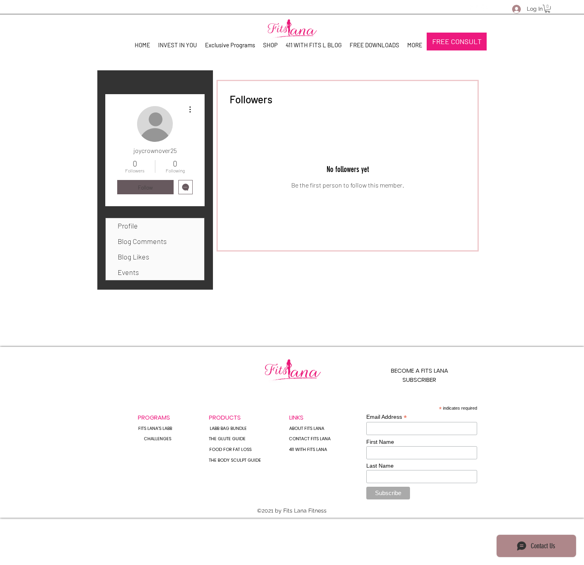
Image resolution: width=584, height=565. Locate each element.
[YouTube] (497, 9)
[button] (547, 9)
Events (128, 272)
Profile (128, 225)
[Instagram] (474, 9)
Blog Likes (133, 256)
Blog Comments (142, 241)
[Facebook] (485, 9)
